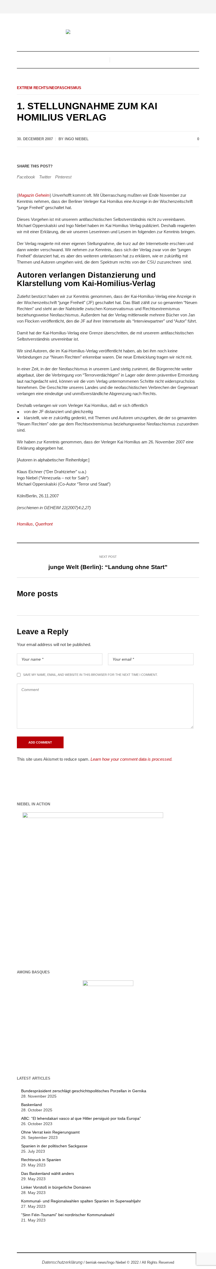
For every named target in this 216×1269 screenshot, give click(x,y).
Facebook (26, 177)
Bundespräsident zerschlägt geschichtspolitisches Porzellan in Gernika (83, 1091)
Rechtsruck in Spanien (41, 1159)
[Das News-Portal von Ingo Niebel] (108, 32)
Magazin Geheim (34, 195)
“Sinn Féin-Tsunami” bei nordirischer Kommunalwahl (67, 1215)
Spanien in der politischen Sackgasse (54, 1146)
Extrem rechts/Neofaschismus (49, 88)
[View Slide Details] (92, 882)
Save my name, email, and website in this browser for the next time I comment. (90, 674)
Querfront (44, 524)
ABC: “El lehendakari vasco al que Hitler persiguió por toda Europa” (81, 1118)
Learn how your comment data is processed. (131, 759)
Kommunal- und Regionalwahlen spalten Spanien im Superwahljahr (81, 1201)
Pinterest (63, 177)
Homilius (25, 524)
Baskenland (31, 1104)
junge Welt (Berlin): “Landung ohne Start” (108, 567)
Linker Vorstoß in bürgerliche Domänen (56, 1187)
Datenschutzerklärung (62, 1262)
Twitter (45, 177)
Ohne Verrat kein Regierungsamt (50, 1132)
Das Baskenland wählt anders (47, 1173)
